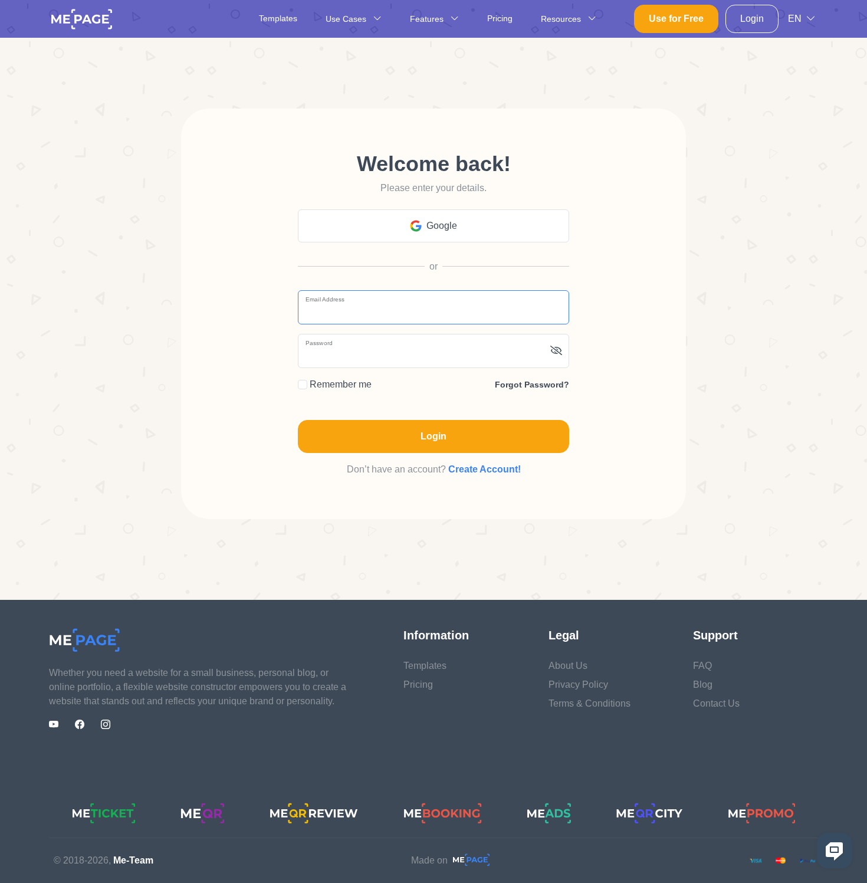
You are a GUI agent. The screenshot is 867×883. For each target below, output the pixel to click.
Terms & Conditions (589, 703)
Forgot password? (532, 384)
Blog (702, 685)
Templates (278, 18)
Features (428, 19)
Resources (562, 19)
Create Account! (484, 469)
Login (752, 19)
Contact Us (716, 703)
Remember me (339, 384)
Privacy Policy (578, 685)
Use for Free (676, 19)
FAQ (702, 666)
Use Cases (347, 19)
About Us (568, 666)
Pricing (500, 18)
